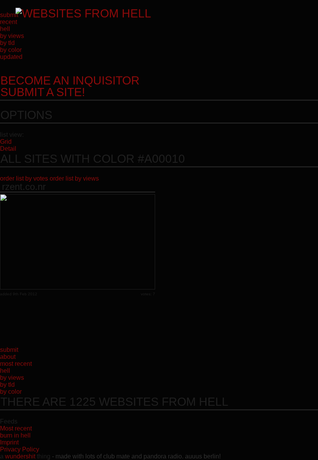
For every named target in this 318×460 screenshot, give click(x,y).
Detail (8, 148)
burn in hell (15, 435)
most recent (16, 363)
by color (11, 50)
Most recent (16, 428)
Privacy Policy (19, 449)
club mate (116, 456)
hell (5, 29)
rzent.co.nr (24, 186)
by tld (7, 43)
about (8, 356)
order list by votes (24, 178)
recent (8, 22)
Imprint (9, 442)
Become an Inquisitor (70, 86)
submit (9, 15)
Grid (6, 141)
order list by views (74, 178)
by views (12, 36)
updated (11, 56)
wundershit (20, 456)
